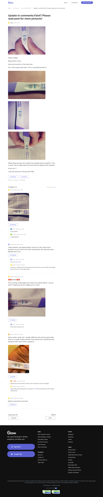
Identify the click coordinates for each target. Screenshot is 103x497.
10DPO (53, 415)
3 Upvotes (13, 176)
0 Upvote (13, 404)
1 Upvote (13, 320)
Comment (24, 176)
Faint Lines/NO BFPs (26, 8)
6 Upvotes (13, 224)
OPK (35, 389)
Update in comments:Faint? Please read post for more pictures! (49, 8)
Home (9, 8)
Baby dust (17, 262)
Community (16, 8)
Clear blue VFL (13, 415)
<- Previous (13, 418)
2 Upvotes (13, 255)
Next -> (50, 418)
